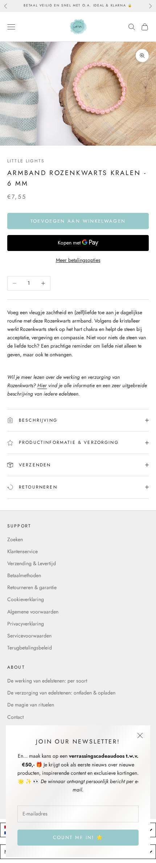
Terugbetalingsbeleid (29, 647)
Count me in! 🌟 (78, 837)
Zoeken (15, 539)
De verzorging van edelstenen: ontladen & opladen (61, 692)
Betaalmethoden (24, 575)
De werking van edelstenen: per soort (47, 680)
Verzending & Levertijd (31, 563)
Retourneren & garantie (32, 587)
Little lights (26, 161)
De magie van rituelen (30, 704)
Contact (15, 717)
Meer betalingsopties (78, 260)
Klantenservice (22, 551)
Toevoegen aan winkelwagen (78, 221)
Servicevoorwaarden (29, 635)
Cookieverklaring (25, 599)
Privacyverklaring (25, 623)
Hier (42, 385)
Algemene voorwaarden (32, 611)
